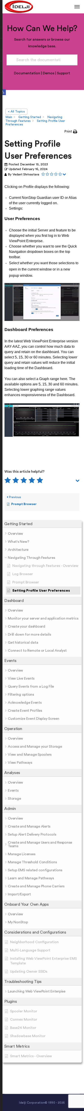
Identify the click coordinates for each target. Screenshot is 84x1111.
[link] (3, 92)
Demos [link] (48, 73)
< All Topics (16, 111)
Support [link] (63, 73)
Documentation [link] (27, 73)
